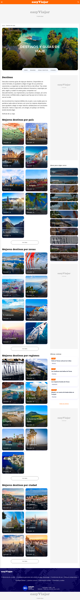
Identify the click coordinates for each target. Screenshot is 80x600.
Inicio (3, 25)
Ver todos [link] (24, 242)
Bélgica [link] (8, 162)
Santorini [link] (32, 315)
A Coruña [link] (55, 214)
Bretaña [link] (8, 445)
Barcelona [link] (9, 527)
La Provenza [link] (10, 338)
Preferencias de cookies (8, 577)
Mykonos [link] (9, 268)
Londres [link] (32, 527)
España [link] (32, 139)
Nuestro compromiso (70, 577)
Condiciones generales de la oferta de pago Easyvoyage (33, 577)
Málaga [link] (55, 197)
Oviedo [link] (55, 189)
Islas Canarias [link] (35, 375)
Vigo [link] (53, 172)
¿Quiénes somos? (32, 580)
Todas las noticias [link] (64, 403)
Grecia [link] (31, 162)
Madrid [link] (31, 551)
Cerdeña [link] (8, 398)
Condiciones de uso (57, 577)
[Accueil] (40, 2)
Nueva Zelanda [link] (11, 232)
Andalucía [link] (9, 375)
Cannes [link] (32, 504)
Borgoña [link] (32, 398)
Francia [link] (8, 139)
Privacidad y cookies (58, 580)
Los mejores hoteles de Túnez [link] (60, 382)
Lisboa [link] (8, 504)
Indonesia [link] (9, 209)
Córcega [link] (8, 468)
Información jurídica (45, 580)
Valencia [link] (55, 180)
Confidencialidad (20, 580)
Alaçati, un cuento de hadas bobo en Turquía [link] (62, 393)
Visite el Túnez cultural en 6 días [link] (61, 361)
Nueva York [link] (10, 551)
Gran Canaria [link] (10, 292)
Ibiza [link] (31, 338)
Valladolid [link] (56, 231)
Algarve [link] (8, 421)
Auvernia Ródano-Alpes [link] (35, 420)
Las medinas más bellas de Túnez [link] (61, 371)
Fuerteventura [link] (34, 268)
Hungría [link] (32, 185)
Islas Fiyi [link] (32, 209)
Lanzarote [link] (9, 315)
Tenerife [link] (32, 292)
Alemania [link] (9, 185)
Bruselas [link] (55, 249)
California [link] (33, 445)
